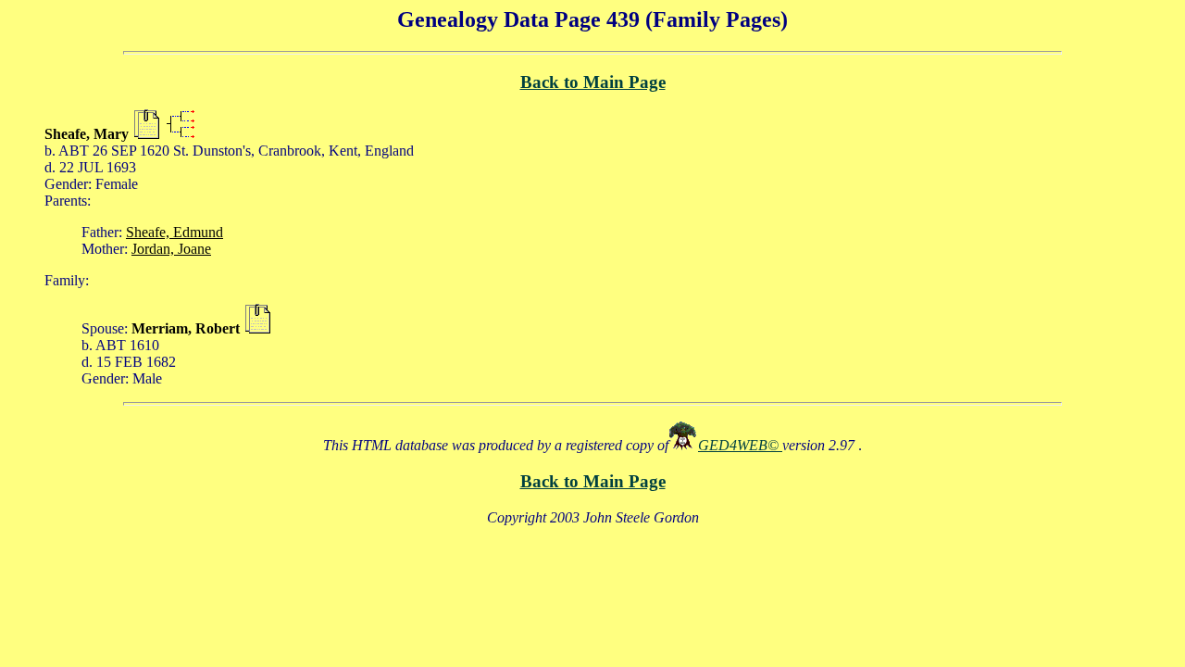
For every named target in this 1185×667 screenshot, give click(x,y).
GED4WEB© (740, 445)
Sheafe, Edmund (174, 232)
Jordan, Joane (171, 249)
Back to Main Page (593, 82)
